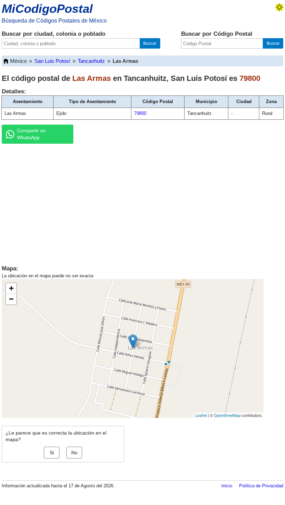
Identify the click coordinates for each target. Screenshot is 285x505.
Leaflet (201, 415)
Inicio (226, 485)
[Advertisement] (142, 202)
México (18, 61)
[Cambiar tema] (279, 7)
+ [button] (11, 288)
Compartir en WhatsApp (31, 134)
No (74, 452)
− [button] (11, 299)
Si (52, 452)
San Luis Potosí (52, 61)
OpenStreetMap (227, 415)
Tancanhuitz (91, 61)
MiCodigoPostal (47, 8)
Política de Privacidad (261, 485)
